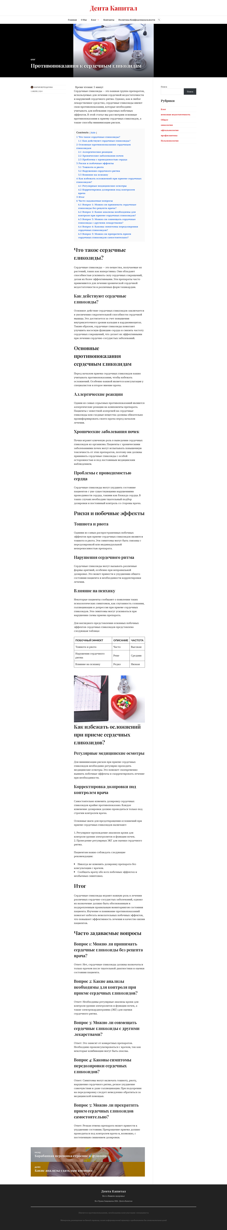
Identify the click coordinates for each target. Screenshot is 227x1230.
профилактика (169, 135)
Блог (93, 19)
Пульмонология (170, 140)
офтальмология (170, 130)
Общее (164, 119)
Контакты (108, 19)
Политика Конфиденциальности (136, 19)
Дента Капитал (113, 8)
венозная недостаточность (175, 114)
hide (93, 132)
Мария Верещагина (43, 87)
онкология (167, 125)
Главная (72, 19)
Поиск (164, 86)
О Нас (84, 19)
